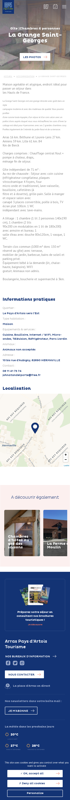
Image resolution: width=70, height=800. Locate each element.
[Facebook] (8, 663)
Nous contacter (21, 674)
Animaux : (9, 344)
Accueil (8, 76)
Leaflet (66, 465)
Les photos (32, 57)
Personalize (35, 793)
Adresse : (8, 355)
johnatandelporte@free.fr (22, 375)
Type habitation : (14, 318)
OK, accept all (33, 773)
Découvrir (19, 555)
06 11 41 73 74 (12, 371)
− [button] (66, 460)
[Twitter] (15, 663)
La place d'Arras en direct (31, 686)
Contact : (9, 365)
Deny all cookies (33, 783)
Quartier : (9, 308)
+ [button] (66, 455)
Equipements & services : (19, 329)
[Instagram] (22, 663)
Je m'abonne (18, 711)
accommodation (25, 76)
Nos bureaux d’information (27, 656)
